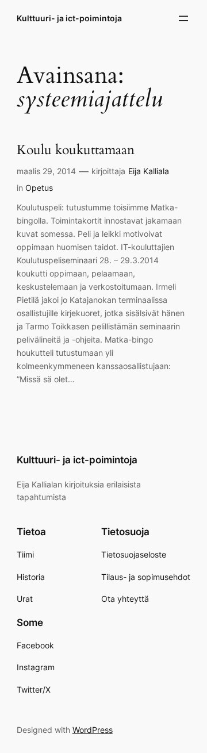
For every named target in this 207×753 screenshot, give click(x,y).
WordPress (92, 730)
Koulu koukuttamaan (76, 150)
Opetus (39, 188)
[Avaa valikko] (183, 18)
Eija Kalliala (148, 171)
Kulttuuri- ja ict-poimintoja (69, 18)
